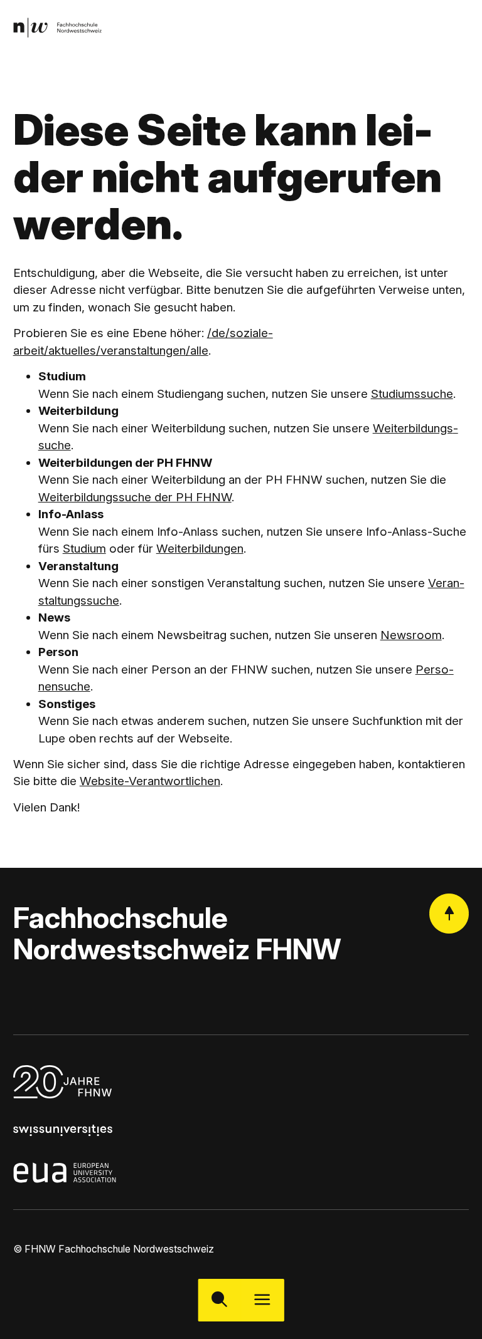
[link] (57, 28)
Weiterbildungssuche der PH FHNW (135, 497)
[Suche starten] (219, 1300)
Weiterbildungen (200, 548)
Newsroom (411, 635)
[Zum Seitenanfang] (449, 913)
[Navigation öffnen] (262, 1300)
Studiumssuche (412, 394)
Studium (84, 548)
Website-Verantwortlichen (150, 781)
